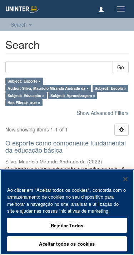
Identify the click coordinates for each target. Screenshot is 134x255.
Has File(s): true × (24, 102)
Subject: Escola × (110, 88)
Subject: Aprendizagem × (72, 95)
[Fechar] (125, 179)
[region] (67, 212)
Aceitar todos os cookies (67, 243)
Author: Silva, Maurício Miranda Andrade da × (48, 88)
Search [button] (19, 24)
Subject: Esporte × (24, 81)
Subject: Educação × (26, 95)
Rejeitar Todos (67, 225)
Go (120, 67)
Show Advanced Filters (103, 112)
